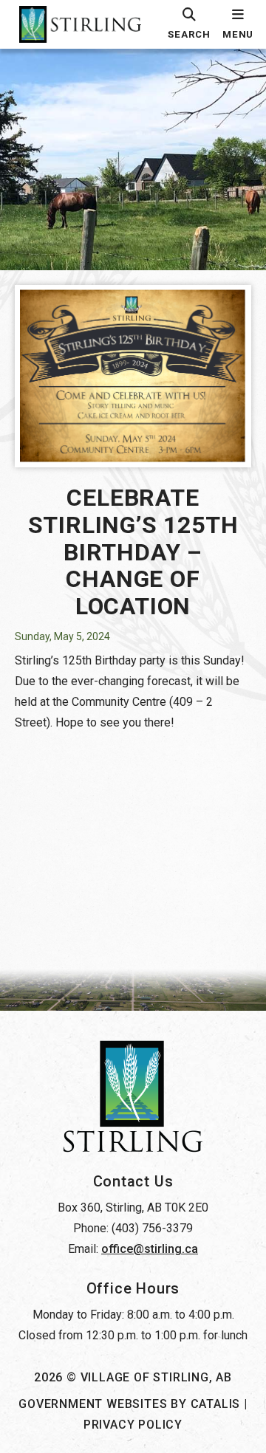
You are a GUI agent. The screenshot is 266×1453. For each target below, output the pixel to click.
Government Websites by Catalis (129, 1404)
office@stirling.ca (149, 1249)
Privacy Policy (133, 1425)
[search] (189, 24)
